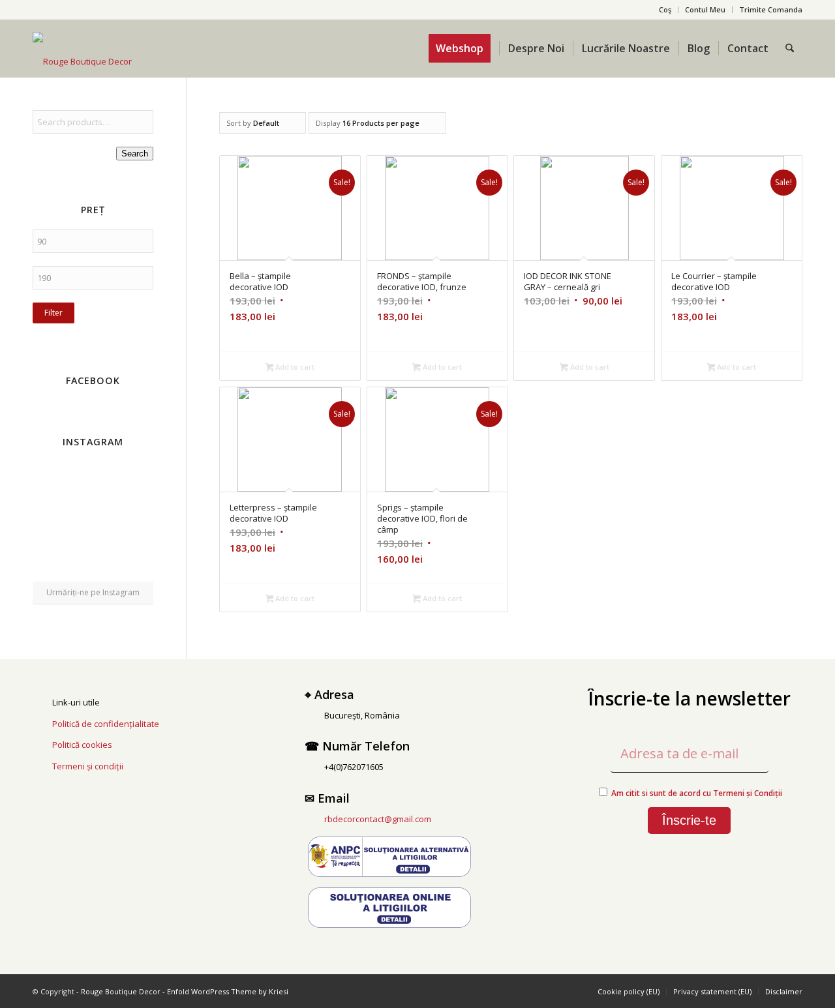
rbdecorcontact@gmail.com (377, 819)
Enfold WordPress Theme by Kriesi (227, 991)
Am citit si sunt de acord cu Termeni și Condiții (696, 793)
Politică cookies (82, 744)
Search (134, 153)
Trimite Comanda (770, 9)
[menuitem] (665, 10)
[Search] (789, 48)
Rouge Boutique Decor (120, 991)
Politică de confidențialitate (105, 724)
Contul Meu (705, 9)
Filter (53, 312)
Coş (665, 9)
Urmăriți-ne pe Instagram (93, 592)
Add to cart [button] (293, 367)
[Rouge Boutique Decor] (82, 61)
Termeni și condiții (87, 766)
